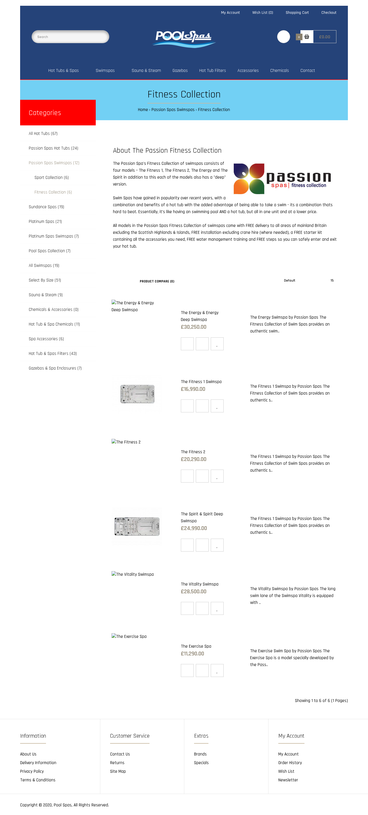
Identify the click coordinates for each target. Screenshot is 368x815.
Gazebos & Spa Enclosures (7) (55, 368)
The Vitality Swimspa (199, 584)
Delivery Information (38, 763)
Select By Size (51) (45, 280)
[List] (121, 281)
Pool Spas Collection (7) (49, 251)
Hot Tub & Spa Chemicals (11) (54, 324)
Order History (290, 763)
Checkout (328, 12)
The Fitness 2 (177, 170)
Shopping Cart (297, 12)
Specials (201, 763)
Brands (200, 754)
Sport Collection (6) (51, 177)
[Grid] (113, 281)
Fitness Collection (214, 109)
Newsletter (288, 780)
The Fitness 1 (151, 170)
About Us (28, 754)
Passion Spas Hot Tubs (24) (53, 148)
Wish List (286, 771)
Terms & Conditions (37, 780)
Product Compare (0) (157, 281)
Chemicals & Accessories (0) (53, 309)
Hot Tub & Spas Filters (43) (53, 353)
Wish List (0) (262, 12)
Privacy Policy (32, 771)
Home (143, 109)
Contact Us (120, 754)
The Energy (201, 170)
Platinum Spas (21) (45, 221)
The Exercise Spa (196, 646)
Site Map (118, 771)
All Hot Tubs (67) (43, 133)
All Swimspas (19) (44, 265)
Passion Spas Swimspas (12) (54, 163)
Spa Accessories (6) (46, 339)
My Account (230, 12)
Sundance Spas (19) (46, 207)
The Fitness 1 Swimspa (201, 381)
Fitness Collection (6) (53, 192)
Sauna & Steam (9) (46, 295)
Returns (117, 763)
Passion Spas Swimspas (173, 109)
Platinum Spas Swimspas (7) (54, 236)
